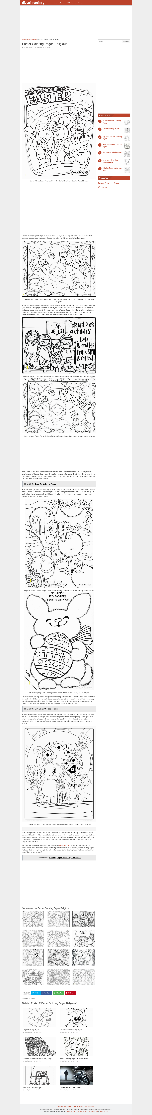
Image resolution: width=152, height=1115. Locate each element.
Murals (80, 3)
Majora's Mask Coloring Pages (70, 1087)
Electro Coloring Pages (111, 129)
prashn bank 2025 (104, 1111)
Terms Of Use (83, 1106)
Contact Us (67, 1106)
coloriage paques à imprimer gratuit (87, 1111)
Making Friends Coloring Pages (71, 1030)
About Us (91, 1106)
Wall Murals (71, 3)
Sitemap (60, 1106)
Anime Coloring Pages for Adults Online (74, 1059)
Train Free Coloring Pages (32, 1087)
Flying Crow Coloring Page (112, 152)
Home (49, 3)
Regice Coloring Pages (31, 1030)
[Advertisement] (76, 22)
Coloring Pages (59, 3)
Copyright (75, 1106)
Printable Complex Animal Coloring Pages (37, 1059)
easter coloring (30, 998)
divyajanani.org (33, 3)
